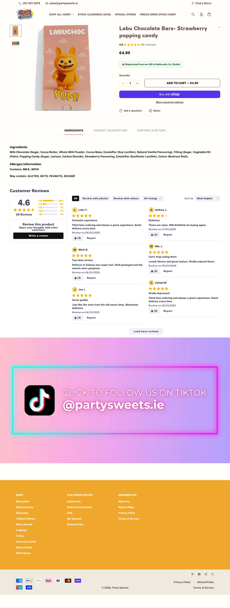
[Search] (193, 14)
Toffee (20, 535)
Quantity (124, 75)
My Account (74, 518)
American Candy (26, 541)
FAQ (69, 512)
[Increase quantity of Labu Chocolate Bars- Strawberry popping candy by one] (137, 83)
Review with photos (95, 198)
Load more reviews (146, 331)
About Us (123, 501)
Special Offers (125, 14)
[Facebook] (199, 574)
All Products (23, 553)
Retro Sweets (24, 524)
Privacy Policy (126, 512)
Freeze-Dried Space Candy (158, 14)
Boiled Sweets (24, 507)
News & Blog (126, 507)
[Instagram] (206, 574)
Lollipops (21, 530)
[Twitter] (212, 574)
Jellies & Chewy (25, 518)
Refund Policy (75, 524)
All (75, 198)
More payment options (170, 102)
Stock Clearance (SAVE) (94, 14)
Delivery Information (79, 507)
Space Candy (24, 547)
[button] (209, 14)
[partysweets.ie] (25, 14)
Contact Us (74, 501)
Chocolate (22, 512)
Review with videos (126, 198)
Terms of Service (128, 518)
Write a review (38, 235)
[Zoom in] (103, 32)
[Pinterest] (192, 574)
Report (91, 238)
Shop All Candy (60, 14)
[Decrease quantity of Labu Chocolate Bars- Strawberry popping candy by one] (123, 83)
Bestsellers (23, 501)
